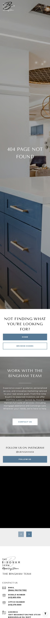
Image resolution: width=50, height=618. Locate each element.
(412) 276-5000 (14, 605)
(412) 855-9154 (14, 597)
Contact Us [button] (25, 422)
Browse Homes (25, 346)
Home (25, 337)
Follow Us (25, 459)
